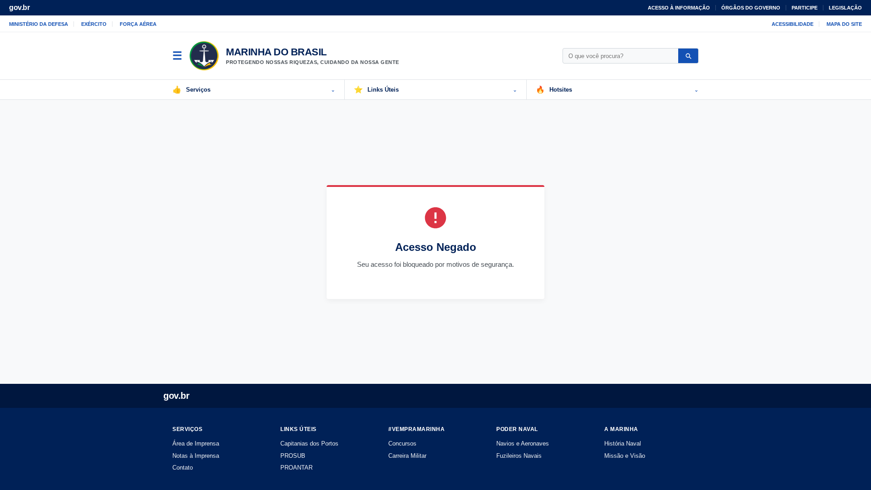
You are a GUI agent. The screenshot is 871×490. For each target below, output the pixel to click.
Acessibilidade (792, 24)
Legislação (845, 7)
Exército (94, 24)
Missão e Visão (624, 455)
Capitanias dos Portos (309, 443)
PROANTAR (296, 467)
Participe (804, 7)
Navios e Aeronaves (522, 443)
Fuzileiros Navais (519, 455)
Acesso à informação (679, 7)
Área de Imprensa (195, 443)
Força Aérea (138, 24)
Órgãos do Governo (750, 7)
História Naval (622, 443)
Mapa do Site (844, 24)
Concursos (402, 443)
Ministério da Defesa (38, 24)
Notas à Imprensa (195, 455)
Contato (182, 467)
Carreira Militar (407, 455)
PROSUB (292, 455)
